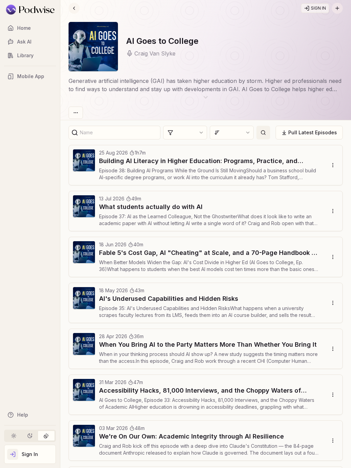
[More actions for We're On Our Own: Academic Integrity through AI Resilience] (332, 440)
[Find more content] (337, 8)
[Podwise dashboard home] (30, 9)
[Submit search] (263, 132)
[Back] (74, 8)
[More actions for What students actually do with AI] (332, 211)
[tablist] (30, 436)
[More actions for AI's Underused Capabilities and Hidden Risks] (332, 303)
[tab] (13, 436)
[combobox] (185, 132)
